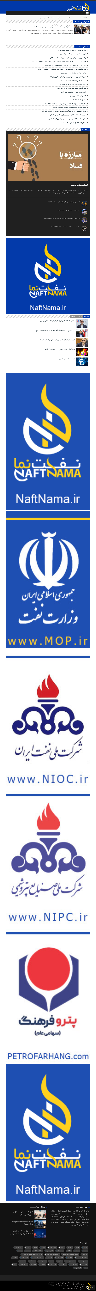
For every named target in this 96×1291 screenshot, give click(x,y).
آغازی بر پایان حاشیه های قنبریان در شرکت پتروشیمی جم (55, 330)
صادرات (70, 1258)
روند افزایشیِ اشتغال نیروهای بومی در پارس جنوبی (71, 88)
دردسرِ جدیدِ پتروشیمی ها (66, 358)
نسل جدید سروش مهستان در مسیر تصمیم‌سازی (72, 50)
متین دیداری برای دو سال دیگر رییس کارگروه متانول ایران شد (68, 77)
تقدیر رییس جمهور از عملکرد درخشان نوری (73, 92)
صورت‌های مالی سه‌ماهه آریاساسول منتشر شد (73, 80)
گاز (86, 1268)
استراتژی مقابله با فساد (79, 99)
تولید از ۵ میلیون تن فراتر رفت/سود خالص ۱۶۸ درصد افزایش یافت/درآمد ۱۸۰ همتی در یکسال (58, 61)
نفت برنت (43, 1261)
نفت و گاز (84, 1264)
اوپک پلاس (53, 1247)
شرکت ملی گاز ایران (82, 1258)
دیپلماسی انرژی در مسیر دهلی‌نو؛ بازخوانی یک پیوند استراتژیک (64, 202)
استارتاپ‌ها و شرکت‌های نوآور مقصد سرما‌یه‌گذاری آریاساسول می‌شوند (65, 119)
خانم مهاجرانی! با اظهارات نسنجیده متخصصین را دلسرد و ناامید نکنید (62, 218)
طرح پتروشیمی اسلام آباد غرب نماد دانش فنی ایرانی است (53, 26)
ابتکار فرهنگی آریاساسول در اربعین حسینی (73, 73)
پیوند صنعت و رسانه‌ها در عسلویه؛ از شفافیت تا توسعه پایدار (64, 226)
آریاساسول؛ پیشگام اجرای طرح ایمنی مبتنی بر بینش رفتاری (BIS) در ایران (64, 103)
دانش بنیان (50, 1251)
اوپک (62, 1247)
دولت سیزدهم (38, 1251)
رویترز (20, 1251)
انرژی (77, 1247)
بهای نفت (19, 1247)
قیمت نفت (25, 1258)
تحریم (85, 1251)
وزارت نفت (74, 1264)
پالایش (43, 1264)
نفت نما (23, 1261)
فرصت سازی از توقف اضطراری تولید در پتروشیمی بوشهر (69, 107)
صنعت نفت (60, 1258)
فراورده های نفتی (37, 1258)
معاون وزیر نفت (70, 1261)
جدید (80, 316)
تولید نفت (60, 1251)
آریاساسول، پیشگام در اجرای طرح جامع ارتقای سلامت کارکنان (68, 58)
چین (15, 1264)
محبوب (86, 316)
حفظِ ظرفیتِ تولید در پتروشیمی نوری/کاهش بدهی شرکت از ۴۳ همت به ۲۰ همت (62, 69)
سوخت (85, 1254)
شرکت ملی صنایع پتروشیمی (70, 1254)
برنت (35, 1247)
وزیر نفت (63, 1264)
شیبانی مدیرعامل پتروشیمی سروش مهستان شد (72, 122)
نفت (52, 1261)
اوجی (69, 1247)
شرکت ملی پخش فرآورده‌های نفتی (32, 1254)
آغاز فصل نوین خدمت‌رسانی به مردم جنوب (69, 210)
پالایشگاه (33, 1264)
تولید (69, 1251)
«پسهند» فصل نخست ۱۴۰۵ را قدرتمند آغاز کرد (72, 84)
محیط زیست (83, 1261)
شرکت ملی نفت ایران (52, 1254)
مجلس (15, 1258)
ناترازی (60, 1261)
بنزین (27, 1247)
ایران (43, 1247)
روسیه (28, 1251)
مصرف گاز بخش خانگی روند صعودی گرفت (60, 349)
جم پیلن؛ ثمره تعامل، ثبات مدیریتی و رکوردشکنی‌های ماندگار (68, 115)
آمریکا (85, 1247)
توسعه (77, 1251)
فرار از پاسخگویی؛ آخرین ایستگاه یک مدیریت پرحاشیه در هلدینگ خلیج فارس (63, 111)
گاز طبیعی (78, 1268)
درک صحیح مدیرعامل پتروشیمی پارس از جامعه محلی (57, 339)
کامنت (73, 316)
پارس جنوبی (53, 1264)
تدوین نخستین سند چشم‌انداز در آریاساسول (73, 54)
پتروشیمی (23, 1264)
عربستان (49, 1258)
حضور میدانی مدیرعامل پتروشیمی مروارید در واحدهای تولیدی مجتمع (65, 65)
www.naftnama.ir (69, 1289)
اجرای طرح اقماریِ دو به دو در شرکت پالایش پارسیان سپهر (55, 320)
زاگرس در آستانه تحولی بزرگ (77, 96)
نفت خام (32, 1261)
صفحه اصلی (69, 18)
